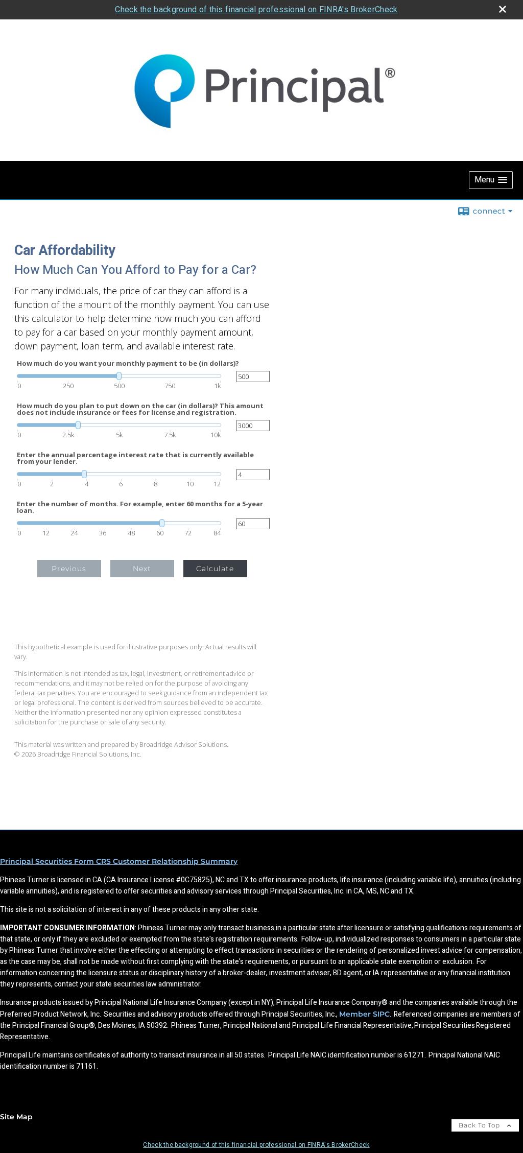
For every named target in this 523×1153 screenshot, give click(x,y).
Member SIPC (364, 1014)
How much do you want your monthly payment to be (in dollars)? (128, 363)
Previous (69, 568)
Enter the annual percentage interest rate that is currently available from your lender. (135, 458)
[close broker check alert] (502, 9)
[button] (491, 180)
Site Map (16, 1116)
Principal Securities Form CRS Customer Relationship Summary (118, 861)
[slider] (119, 376)
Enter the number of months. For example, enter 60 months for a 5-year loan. (140, 507)
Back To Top (480, 1125)
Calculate (215, 568)
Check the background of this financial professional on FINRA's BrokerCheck (256, 9)
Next (142, 568)
